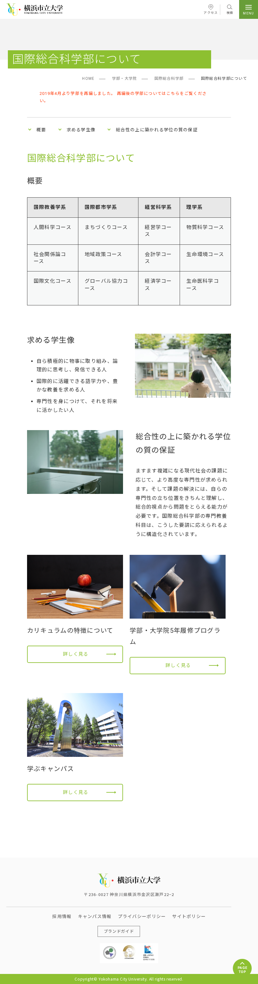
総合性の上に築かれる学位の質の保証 (157, 129)
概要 (41, 129)
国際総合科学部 (169, 78)
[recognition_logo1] (109, 948)
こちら (173, 93)
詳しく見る (75, 654)
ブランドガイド (119, 931)
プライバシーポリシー (142, 916)
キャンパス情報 (95, 916)
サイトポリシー (189, 916)
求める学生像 (81, 129)
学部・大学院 (124, 78)
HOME (88, 78)
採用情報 (61, 916)
